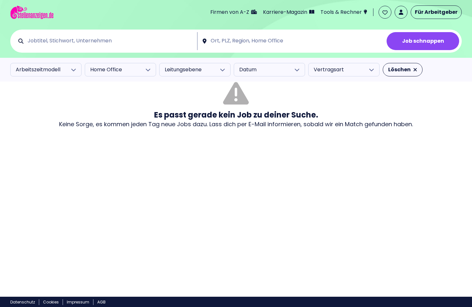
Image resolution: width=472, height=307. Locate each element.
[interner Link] (32, 12)
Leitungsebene (183, 69)
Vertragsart (329, 69)
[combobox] (110, 41)
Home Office (106, 69)
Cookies (51, 302)
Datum (248, 69)
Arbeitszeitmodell (38, 69)
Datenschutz (22, 302)
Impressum (78, 302)
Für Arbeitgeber (436, 12)
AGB (101, 302)
